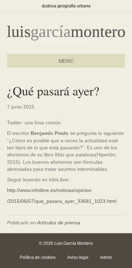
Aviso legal (77, 257)
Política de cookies (38, 257)
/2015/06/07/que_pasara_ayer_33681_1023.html (62, 201)
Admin (106, 257)
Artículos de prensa (58, 222)
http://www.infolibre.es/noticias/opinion (49, 190)
